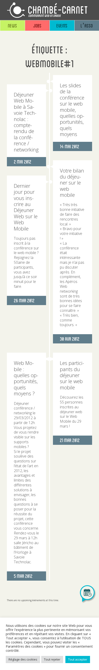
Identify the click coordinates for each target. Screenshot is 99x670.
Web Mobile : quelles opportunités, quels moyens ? (26, 378)
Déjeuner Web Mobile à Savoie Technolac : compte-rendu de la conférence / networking (26, 122)
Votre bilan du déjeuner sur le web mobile (72, 182)
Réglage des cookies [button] (23, 659)
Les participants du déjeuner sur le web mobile (72, 375)
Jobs (37, 25)
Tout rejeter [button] (52, 659)
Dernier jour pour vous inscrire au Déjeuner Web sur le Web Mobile (26, 207)
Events (61, 25)
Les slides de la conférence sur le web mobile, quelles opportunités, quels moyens (72, 109)
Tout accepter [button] (77, 659)
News (12, 25)
